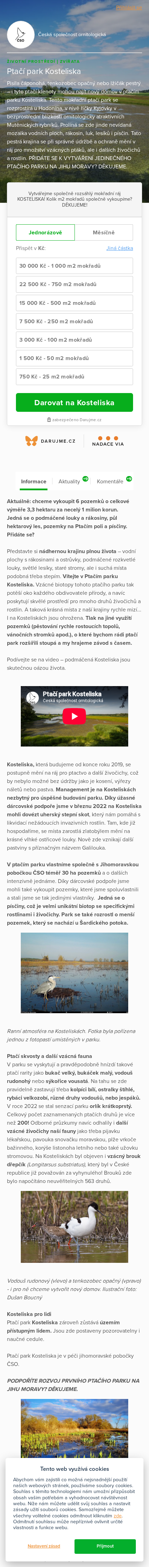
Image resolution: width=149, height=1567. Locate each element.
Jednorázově (45, 232)
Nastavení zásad (44, 1546)
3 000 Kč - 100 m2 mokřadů (55, 339)
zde (118, 1516)
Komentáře (114, 480)
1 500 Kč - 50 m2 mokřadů (54, 358)
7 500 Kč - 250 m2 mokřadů (56, 321)
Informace (33, 481)
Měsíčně (104, 232)
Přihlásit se (129, 7)
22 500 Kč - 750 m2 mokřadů (58, 284)
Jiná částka (119, 248)
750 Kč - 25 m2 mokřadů (52, 376)
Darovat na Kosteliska (74, 402)
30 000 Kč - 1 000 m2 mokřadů (59, 265)
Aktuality (73, 480)
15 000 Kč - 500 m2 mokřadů (57, 303)
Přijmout (105, 1546)
